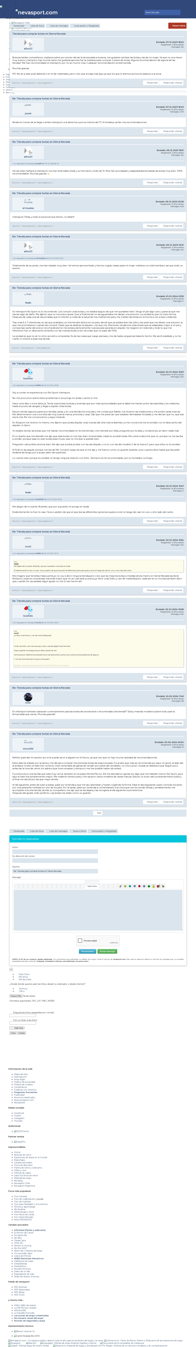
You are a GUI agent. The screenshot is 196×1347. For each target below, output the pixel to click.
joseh (28, 113)
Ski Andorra (19, 1209)
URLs (21, 991)
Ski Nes (18, 1238)
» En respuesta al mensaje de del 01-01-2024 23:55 (35, 385)
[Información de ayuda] (180, 882)
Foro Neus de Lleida (24, 1214)
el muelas (28, 208)
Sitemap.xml (20, 1077)
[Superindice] (40, 886)
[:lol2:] (130, 886)
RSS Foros (19, 1295)
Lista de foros (37, 26)
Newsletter (19, 1102)
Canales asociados (23, 1162)
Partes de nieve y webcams (28, 1167)
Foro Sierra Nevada (23, 1217)
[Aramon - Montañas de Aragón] (31, 1343)
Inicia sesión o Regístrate (86, 26)
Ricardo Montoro (22, 1269)
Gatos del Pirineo (22, 1256)
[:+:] (163, 886)
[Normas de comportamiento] (137, 12)
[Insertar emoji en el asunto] (96, 871)
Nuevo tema (178, 25)
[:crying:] (149, 886)
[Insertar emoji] (180, 892)
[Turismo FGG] (122, 1343)
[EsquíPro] (19, 1141)
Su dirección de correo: (23, 856)
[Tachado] (30, 886)
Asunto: (16, 866)
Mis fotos (23, 977)
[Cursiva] (21, 886)
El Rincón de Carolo (24, 1232)
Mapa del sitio (21, 1074)
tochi (28, 546)
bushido (28, 378)
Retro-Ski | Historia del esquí (28, 1250)
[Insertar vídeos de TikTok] (120, 886)
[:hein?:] (153, 886)
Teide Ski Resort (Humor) (26, 1276)
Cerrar (13, 1033)
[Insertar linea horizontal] (59, 886)
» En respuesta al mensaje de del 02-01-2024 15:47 (35, 553)
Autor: (15, 847)
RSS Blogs (19, 1292)
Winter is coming (22, 1245)
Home (17, 1152)
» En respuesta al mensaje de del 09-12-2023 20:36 (37, 258)
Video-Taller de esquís (25, 1305)
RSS (99, 813)
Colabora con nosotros (25, 1089)
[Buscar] (141, 12)
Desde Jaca (20, 1240)
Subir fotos (23, 974)
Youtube (18, 1121)
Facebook (19, 1113)
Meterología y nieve (24, 1212)
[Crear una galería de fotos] (101, 886)
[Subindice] (35, 886)
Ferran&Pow (20, 1266)
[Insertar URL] (54, 886)
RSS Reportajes (22, 1289)
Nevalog (18, 1180)
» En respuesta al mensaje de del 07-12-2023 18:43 (35, 163)
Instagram (19, 1118)
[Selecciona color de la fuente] (44, 886)
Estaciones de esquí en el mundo (30, 1157)
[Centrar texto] (73, 886)
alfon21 (28, 48)
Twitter (17, 1115)
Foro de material (22, 1201)
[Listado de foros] (135, 12)
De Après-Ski (20, 1235)
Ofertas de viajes (22, 1173)
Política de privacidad (24, 1082)
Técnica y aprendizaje (24, 1206)
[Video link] (82, 886)
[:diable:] (158, 886)
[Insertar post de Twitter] (115, 886)
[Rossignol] (14, 1343)
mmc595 (28, 748)
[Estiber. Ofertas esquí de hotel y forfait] (28, 1345)
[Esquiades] (68, 1343)
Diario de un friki (22, 1271)
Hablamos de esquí (23, 1261)
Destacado (18, 26)
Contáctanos (20, 1087)
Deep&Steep (20, 1263)
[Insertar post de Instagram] (111, 886)
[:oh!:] (144, 886)
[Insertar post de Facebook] (106, 886)
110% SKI (18, 1243)
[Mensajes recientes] (133, 12)
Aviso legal (19, 1079)
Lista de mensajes (59, 26)
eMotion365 (20, 1310)
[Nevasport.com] (9, 6)
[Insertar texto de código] (68, 886)
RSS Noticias (20, 1287)
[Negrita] (16, 886)
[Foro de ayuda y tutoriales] (139, 12)
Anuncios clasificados (24, 1097)
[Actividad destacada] (131, 12)
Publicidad (19, 1095)
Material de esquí (22, 1178)
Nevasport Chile (22, 1183)
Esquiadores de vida (24, 1274)
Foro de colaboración (24, 1199)
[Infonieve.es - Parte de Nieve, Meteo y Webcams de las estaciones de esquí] (143, 1340)
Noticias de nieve (22, 1155)
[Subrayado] (26, 886)
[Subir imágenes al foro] (92, 882)
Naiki (28, 302)
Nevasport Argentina (24, 1186)
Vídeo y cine (20, 1170)
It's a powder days (23, 1253)
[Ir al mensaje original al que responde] (182, 163)
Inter (28, 702)
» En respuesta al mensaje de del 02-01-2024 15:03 (37, 499)
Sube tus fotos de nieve (26, 1175)
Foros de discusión (23, 1165)
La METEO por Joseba (25, 1308)
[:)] (125, 886)
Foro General (20, 1196)
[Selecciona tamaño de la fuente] (49, 886)
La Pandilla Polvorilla (24, 1313)
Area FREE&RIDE (23, 1219)
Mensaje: (16, 877)
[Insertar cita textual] (63, 886)
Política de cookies (23, 1084)
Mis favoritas (24, 979)
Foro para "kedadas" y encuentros (30, 1204)
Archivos (22, 988)
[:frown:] (134, 886)
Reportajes (19, 1160)
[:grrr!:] (139, 886)
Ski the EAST (20, 1248)
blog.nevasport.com (24, 1100)
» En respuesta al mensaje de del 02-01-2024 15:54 (35, 623)
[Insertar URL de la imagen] (78, 886)
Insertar (22, 1033)
